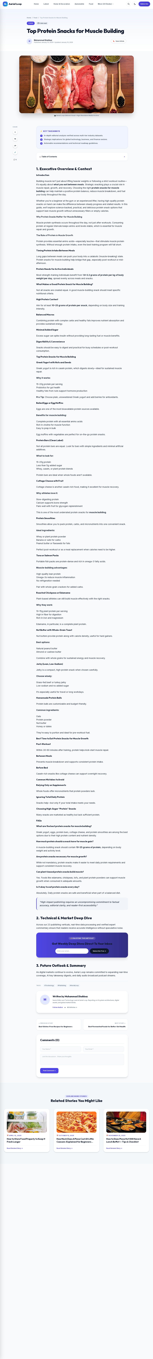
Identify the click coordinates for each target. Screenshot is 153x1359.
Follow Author (58, 1007)
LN (15, 145)
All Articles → (72, 1007)
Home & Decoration (62, 4)
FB (15, 139)
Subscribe (144, 4)
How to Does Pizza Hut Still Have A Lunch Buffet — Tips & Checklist (123, 1140)
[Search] (128, 3)
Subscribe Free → (99, 951)
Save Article (118, 41)
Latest (46, 4)
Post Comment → (49, 1070)
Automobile (79, 4)
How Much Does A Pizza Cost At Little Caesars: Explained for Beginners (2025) (75, 1142)
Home (36, 4)
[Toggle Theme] (134, 3)
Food (91, 4)
